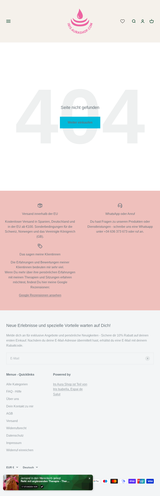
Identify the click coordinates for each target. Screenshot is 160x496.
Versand (12, 421)
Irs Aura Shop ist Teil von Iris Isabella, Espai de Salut (70, 389)
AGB (9, 413)
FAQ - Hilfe (13, 391)
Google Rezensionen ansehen (40, 295)
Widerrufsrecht (16, 428)
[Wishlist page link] (122, 21)
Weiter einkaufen (80, 122)
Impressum (13, 443)
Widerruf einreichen (19, 450)
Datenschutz (15, 435)
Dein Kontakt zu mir (19, 406)
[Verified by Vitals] (42, 486)
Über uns (12, 399)
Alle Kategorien (17, 384)
